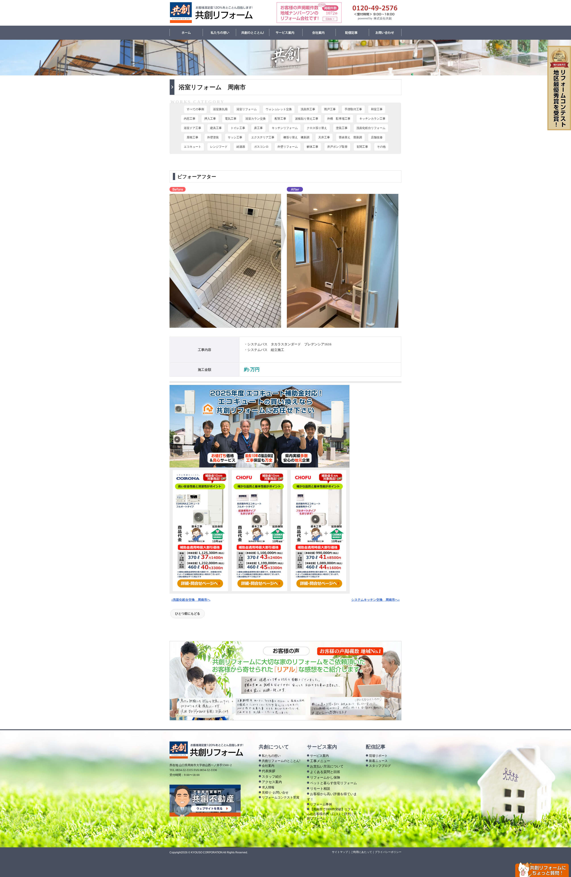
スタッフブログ (380, 765)
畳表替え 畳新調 (350, 137)
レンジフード (219, 146)
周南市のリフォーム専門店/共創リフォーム (211, 12)
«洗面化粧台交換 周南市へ (190, 599)
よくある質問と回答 (325, 772)
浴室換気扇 (220, 109)
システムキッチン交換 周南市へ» (375, 599)
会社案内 (319, 33)
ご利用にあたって (361, 852)
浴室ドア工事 (192, 128)
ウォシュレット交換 (279, 109)
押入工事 (210, 118)
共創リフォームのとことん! (281, 761)
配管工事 (280, 118)
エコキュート (192, 146)
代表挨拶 (268, 771)
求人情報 (268, 787)
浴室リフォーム (246, 109)
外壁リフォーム (287, 146)
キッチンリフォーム (285, 128)
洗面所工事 (308, 109)
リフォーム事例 (321, 804)
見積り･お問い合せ (275, 792)
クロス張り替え (317, 128)
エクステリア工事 (262, 137)
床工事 (258, 128)
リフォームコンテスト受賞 (280, 797)
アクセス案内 (272, 782)
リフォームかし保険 (325, 777)
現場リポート (378, 755)
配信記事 (352, 33)
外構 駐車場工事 (338, 118)
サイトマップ (340, 852)
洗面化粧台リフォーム (370, 128)
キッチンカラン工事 (372, 118)
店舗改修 (377, 137)
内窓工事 (189, 118)
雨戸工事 (330, 109)
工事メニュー (320, 761)
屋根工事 (192, 137)
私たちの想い (219, 33)
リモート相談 (320, 788)
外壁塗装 (213, 137)
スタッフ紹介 (272, 776)
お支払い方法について (326, 766)
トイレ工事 (238, 128)
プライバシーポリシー (388, 852)
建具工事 (216, 128)
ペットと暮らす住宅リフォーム (333, 783)
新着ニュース (378, 761)
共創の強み (252, 33)
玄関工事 (362, 146)
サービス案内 (285, 33)
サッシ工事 (235, 137)
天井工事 (324, 137)
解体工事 (312, 146)
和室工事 (377, 109)
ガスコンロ (261, 146)
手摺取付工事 (353, 109)
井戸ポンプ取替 (337, 146)
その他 (381, 146)
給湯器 (240, 146)
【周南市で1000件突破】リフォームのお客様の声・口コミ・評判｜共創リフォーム (332, 813)
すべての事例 (195, 109)
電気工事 (230, 118)
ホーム (186, 33)
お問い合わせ (385, 33)
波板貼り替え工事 (306, 118)
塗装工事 (342, 128)
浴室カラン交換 (255, 118)
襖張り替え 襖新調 (296, 137)
